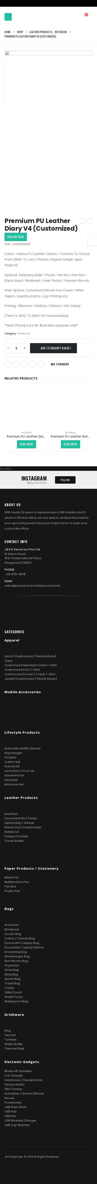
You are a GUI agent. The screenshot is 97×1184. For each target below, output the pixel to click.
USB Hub (11, 1111)
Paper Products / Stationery (32, 868)
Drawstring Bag (16, 952)
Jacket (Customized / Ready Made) (31, 679)
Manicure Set (14, 784)
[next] (89, 221)
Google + (32, 364)
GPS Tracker (13, 1089)
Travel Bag (12, 983)
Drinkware (14, 1014)
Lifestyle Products (22, 732)
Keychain (11, 780)
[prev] (82, 221)
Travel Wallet (14, 841)
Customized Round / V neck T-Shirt (30, 674)
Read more (26, 444)
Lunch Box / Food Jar (19, 771)
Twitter (16, 364)
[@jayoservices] (55, 608)
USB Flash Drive (15, 1107)
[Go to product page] (26, 408)
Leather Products (21, 797)
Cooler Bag (13, 934)
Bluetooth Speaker (18, 1071)
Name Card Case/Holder (23, 827)
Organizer (12, 965)
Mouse (9, 1098)
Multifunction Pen (17, 882)
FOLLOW (65, 480)
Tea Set (10, 1035)
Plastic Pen (12, 891)
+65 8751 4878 (15, 574)
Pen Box (10, 886)
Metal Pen (12, 877)
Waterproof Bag (16, 1001)
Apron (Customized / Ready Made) (30, 656)
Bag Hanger (13, 753)
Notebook (23, 333)
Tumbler (11, 1039)
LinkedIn (24, 364)
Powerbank (13, 1102)
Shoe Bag (12, 970)
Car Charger (14, 1075)
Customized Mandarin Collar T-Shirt (31, 665)
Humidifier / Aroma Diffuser (24, 1093)
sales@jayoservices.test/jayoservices (32, 585)
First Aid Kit (12, 766)
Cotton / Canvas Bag (20, 938)
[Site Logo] (25, 16)
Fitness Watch (15, 1084)
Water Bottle (14, 1044)
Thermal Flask (15, 1048)
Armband (11, 925)
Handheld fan (14, 775)
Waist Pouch (14, 997)
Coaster (10, 757)
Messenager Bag (17, 956)
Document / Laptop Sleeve (24, 947)
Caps (8, 661)
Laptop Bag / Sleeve (19, 823)
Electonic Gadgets (22, 1061)
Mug (8, 1030)
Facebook (8, 364)
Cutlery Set (12, 762)
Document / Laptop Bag (22, 943)
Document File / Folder (21, 818)
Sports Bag (13, 979)
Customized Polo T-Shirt (22, 670)
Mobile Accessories (23, 692)
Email (40, 364)
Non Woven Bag (16, 961)
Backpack (12, 929)
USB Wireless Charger (21, 1120)
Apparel (12, 640)
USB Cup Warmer (17, 1125)
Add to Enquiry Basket (56, 348)
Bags (9, 908)
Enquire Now (15, 237)
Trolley (9, 988)
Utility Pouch (13, 992)
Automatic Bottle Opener (23, 748)
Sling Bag (11, 974)
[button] (8, 17)
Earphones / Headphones (24, 1080)
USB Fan (10, 1116)
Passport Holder (16, 836)
